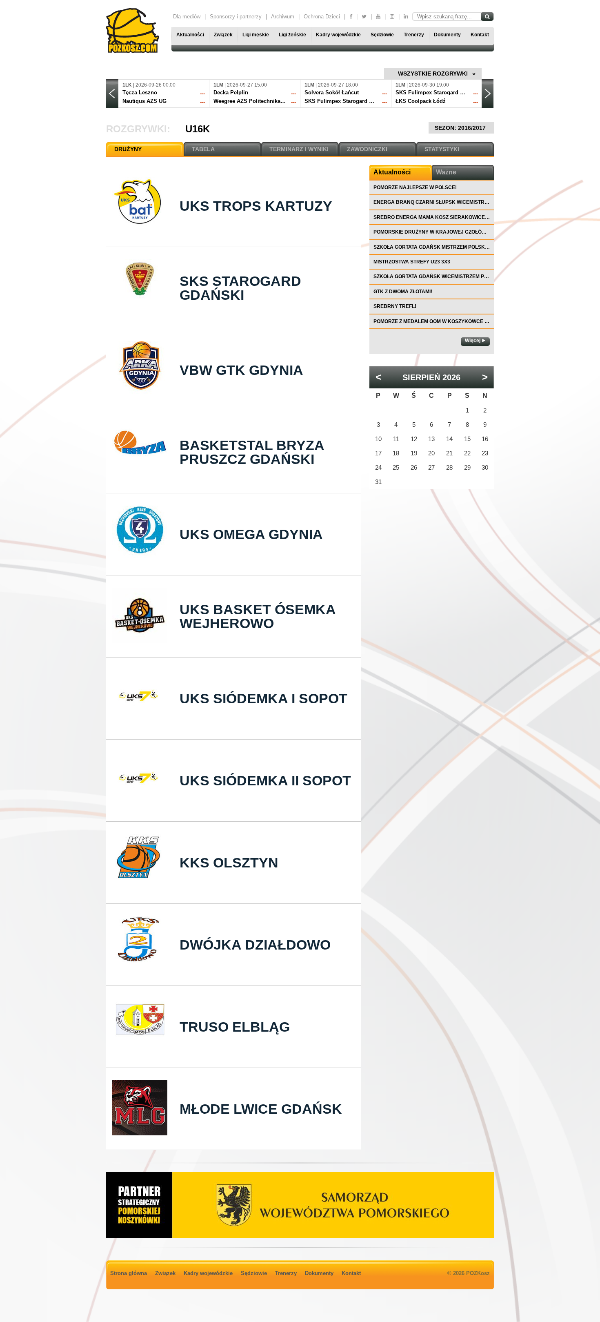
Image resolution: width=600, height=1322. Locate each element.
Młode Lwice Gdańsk (261, 1109)
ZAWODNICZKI (367, 149)
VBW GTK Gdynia (241, 370)
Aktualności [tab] (392, 172)
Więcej (472, 340)
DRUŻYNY (128, 149)
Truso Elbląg (235, 1026)
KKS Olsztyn (229, 862)
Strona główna (128, 1273)
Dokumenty (447, 35)
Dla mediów (186, 16)
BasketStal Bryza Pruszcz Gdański (252, 452)
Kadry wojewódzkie (338, 35)
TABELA (203, 149)
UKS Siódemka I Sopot (263, 698)
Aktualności (190, 35)
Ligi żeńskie (292, 35)
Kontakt (480, 35)
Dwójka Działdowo (255, 944)
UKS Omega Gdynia (251, 534)
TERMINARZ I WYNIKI (299, 149)
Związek (223, 35)
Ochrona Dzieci (322, 16)
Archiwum (282, 16)
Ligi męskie (255, 35)
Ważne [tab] (446, 172)
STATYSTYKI (441, 149)
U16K (197, 128)
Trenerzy (414, 35)
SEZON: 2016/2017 (461, 128)
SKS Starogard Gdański (240, 288)
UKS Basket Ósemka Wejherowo (258, 616)
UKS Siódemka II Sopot (265, 780)
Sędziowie (382, 35)
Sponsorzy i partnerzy (236, 16)
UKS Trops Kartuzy (256, 206)
